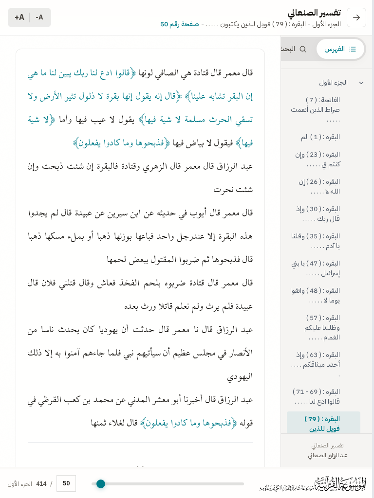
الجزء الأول (333, 82)
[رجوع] (356, 17)
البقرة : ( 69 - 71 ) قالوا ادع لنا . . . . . (316, 397)
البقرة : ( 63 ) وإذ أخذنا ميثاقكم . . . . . (315, 364)
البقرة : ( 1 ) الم (320, 137)
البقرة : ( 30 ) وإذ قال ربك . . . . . (318, 214)
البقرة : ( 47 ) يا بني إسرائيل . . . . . (315, 268)
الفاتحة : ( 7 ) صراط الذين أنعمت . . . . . (315, 109)
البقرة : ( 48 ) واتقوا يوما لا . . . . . (315, 295)
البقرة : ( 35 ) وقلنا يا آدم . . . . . (315, 241)
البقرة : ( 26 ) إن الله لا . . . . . (319, 186)
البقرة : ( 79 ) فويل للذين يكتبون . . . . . (322, 429)
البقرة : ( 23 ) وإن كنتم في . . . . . (317, 159)
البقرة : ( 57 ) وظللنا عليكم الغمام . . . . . (322, 327)
